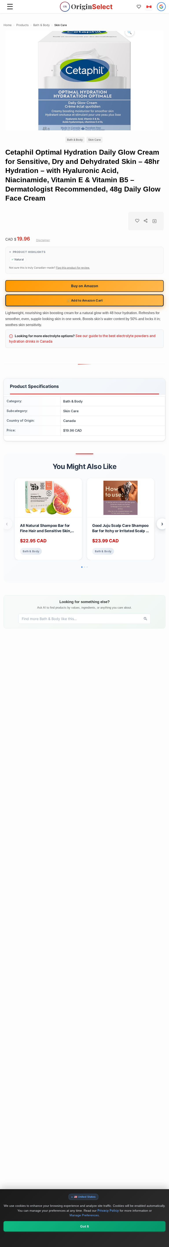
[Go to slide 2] (84, 567)
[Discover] (145, 619)
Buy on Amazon (84, 286)
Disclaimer (43, 240)
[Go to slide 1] (82, 567)
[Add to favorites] (137, 220)
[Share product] (145, 220)
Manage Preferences (84, 1215)
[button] (149, 6)
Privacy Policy (108, 1210)
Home (8, 25)
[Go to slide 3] (87, 567)
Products (22, 25)
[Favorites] (139, 7)
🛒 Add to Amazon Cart (84, 300)
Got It (84, 1226)
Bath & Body (41, 25)
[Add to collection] (154, 221)
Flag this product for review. (73, 267)
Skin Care (60, 25)
